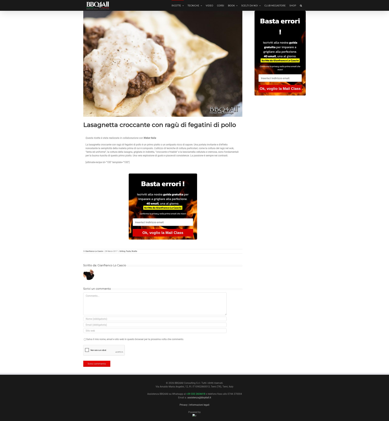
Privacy (184, 404)
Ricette (134, 251)
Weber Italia (150, 137)
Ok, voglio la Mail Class (162, 233)
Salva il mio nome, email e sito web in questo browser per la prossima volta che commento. (135, 339)
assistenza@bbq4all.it (199, 397)
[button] (301, 5)
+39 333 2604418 (195, 393)
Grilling (122, 251)
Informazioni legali (199, 404)
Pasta (128, 251)
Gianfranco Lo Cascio (94, 251)
